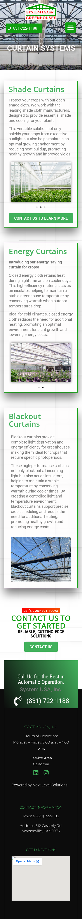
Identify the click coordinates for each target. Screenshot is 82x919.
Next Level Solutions (50, 785)
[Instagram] (46, 773)
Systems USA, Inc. (41, 727)
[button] (70, 27)
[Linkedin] (36, 773)
